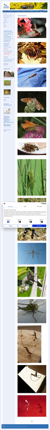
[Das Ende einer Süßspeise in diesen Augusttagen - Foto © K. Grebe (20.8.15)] (32, 148)
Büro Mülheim (6, 56)
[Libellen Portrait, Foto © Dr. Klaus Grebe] (32, 311)
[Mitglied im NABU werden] (7, 92)
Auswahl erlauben (25, 225)
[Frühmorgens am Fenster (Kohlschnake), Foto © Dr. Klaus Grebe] (32, 253)
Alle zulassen (39, 225)
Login (46, 425)
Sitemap (8, 425)
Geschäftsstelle (6, 45)
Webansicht (46, 426)
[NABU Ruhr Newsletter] (7, 111)
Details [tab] (25, 206)
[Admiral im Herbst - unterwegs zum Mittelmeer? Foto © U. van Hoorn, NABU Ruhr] (32, 53)
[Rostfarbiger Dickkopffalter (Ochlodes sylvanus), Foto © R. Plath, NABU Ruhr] (32, 127)
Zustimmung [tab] (10, 206)
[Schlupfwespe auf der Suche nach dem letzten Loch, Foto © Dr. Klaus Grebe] (32, 379)
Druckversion (5, 425)
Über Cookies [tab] (39, 206)
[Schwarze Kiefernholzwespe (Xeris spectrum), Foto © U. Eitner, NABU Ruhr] (32, 77)
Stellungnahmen (6, 63)
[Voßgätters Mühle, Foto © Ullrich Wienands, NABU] (9, 74)
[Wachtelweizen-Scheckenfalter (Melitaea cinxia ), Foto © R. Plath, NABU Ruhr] (32, 102)
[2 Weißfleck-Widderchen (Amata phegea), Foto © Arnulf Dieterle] (32, 230)
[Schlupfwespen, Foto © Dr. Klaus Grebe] (29, 344)
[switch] (19, 222)
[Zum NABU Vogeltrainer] (7, 83)
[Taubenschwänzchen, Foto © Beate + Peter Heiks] (32, 28)
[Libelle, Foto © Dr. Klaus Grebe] (32, 282)
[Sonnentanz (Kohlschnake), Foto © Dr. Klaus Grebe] (32, 406)
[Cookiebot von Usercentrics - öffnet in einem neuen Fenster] (42, 203)
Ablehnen (10, 225)
